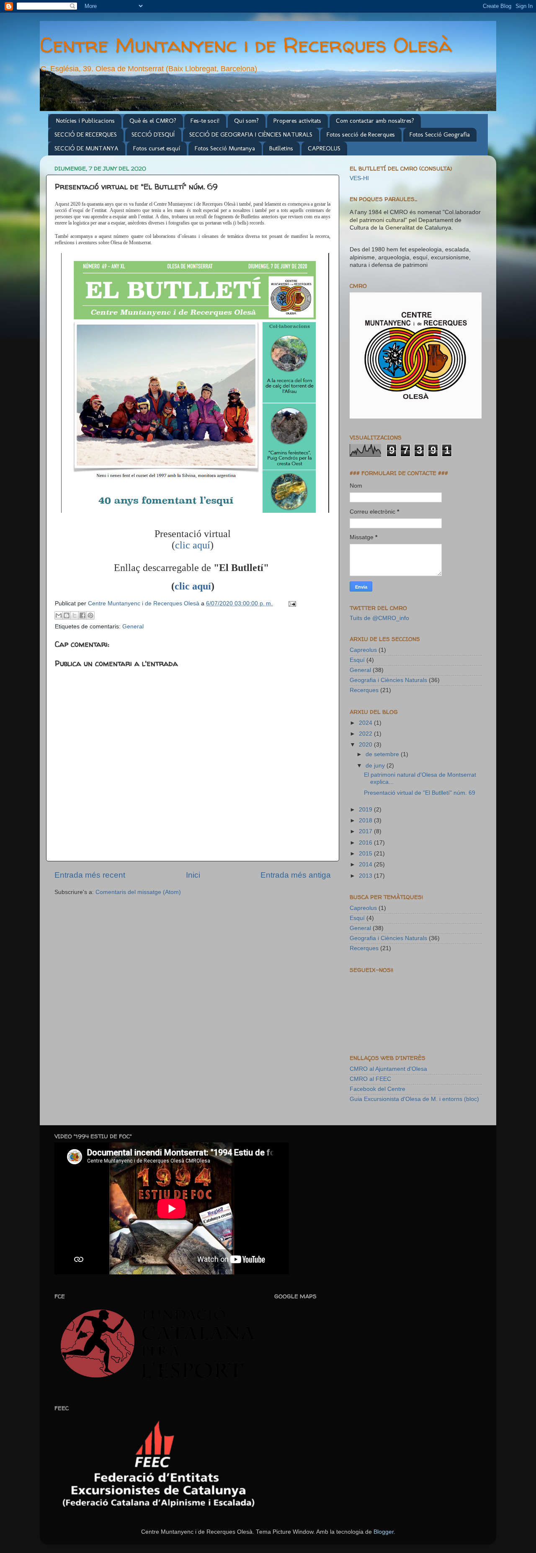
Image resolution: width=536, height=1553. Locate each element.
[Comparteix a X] (74, 615)
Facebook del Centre (377, 1089)
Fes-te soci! (205, 120)
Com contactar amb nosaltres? (375, 120)
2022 (366, 734)
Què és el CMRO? (152, 120)
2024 (366, 723)
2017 (366, 831)
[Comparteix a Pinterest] (90, 615)
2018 (366, 820)
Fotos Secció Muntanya (225, 148)
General (133, 626)
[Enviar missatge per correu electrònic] (291, 603)
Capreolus (363, 650)
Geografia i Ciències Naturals (388, 680)
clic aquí (192, 545)
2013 (366, 876)
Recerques (364, 690)
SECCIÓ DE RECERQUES (85, 134)
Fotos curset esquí (156, 148)
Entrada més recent (89, 875)
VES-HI (359, 178)
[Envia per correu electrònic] (58, 615)
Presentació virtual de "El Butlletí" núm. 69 (419, 793)
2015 (366, 853)
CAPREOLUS (324, 148)
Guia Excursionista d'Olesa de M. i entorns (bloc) (414, 1099)
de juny (376, 765)
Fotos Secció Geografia (440, 134)
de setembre (383, 754)
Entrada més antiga (295, 875)
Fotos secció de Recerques (361, 134)
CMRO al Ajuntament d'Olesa (388, 1069)
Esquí (357, 660)
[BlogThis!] (66, 615)
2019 (366, 809)
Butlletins (281, 148)
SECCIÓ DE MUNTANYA (86, 148)
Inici (193, 875)
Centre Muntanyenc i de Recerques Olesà (246, 44)
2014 (366, 864)
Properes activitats (297, 120)
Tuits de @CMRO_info (379, 618)
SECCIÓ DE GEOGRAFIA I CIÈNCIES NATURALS (250, 134)
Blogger (384, 1532)
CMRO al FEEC (370, 1079)
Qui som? (246, 120)
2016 (366, 843)
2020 (366, 745)
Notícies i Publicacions (85, 120)
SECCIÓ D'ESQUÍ (153, 134)
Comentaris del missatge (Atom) (138, 892)
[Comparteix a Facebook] (82, 615)
